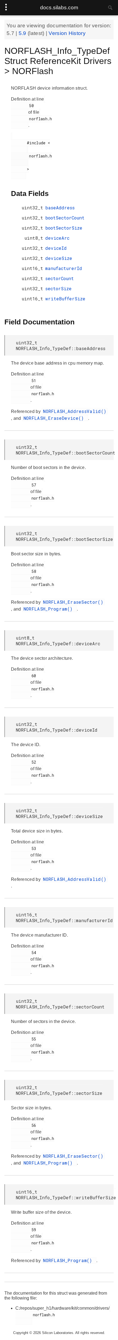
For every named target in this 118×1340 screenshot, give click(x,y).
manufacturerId (63, 268)
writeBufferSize (65, 298)
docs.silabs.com (59, 7)
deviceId (56, 248)
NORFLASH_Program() (49, 609)
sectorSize (58, 288)
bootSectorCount (65, 218)
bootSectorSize (63, 228)
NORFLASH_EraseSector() (73, 602)
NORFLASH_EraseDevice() (55, 418)
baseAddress (60, 207)
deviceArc (57, 238)
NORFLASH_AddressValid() (74, 411)
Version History (67, 33)
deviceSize (58, 258)
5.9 (23, 33)
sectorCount (59, 278)
